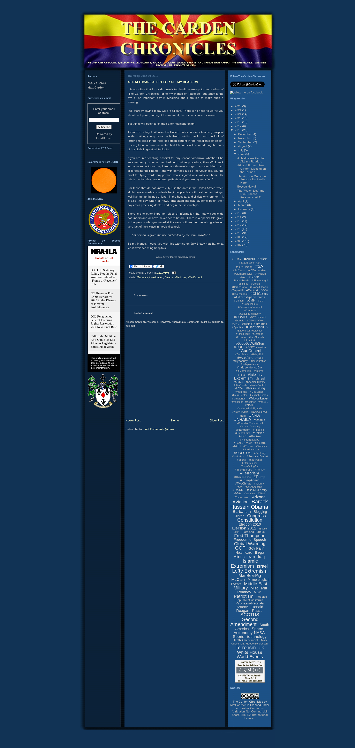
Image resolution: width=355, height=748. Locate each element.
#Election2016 (256, 327)
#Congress (250, 310)
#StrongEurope (243, 469)
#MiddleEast (239, 398)
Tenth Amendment (246, 640)
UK (261, 648)
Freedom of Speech (250, 539)
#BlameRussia (241, 280)
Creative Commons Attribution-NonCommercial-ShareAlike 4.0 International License (250, 713)
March (242, 205)
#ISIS (241, 374)
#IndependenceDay (250, 367)
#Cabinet (252, 290)
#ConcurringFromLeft (250, 307)
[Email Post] (173, 272)
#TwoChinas (243, 483)
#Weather (249, 493)
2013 (238, 221)
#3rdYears (142, 277)
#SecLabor (238, 456)
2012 (238, 225)
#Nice (243, 415)
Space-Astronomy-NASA (249, 631)
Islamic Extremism (244, 563)
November (245, 138)
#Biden (254, 277)
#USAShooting (254, 487)
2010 (238, 233)
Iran (251, 556)
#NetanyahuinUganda (249, 408)
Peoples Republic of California (251, 598)
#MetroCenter (239, 395)
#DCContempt (258, 317)
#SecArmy (260, 453)
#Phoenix (258, 429)
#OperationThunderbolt (250, 423)
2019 (238, 122)
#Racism (255, 436)
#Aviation (260, 273)
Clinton (239, 516)
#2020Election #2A (249, 262)
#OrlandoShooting (250, 426)
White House (249, 652)
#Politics (258, 433)
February (244, 209)
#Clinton (239, 300)
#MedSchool (195, 277)
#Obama (259, 419)
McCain (238, 579)
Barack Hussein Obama (249, 504)
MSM (257, 592)
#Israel (260, 378)
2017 (238, 126)
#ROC (237, 446)
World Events (250, 656)
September (245, 142)
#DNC (235, 323)
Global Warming (249, 543)
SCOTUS (249, 614)
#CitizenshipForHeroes (249, 297)
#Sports (241, 459)
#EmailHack (243, 334)
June (241, 154)
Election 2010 (250, 524)
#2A (259, 266)
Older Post (217, 420)
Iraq (261, 557)
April (241, 201)
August (243, 146)
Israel (262, 566)
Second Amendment (244, 622)
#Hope (259, 357)
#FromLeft (249, 340)
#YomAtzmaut (241, 497)
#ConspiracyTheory (250, 313)
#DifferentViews (256, 320)
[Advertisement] (154, 726)
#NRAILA (242, 419)
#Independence (250, 364)
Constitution (249, 520)
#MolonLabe (258, 398)
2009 (238, 237)
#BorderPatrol (239, 287)
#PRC (243, 436)
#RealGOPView (243, 443)
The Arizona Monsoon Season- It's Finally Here (251, 179)
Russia (257, 610)
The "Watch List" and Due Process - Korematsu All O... (250, 194)
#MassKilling (255, 388)
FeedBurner (104, 138)
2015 (238, 213)
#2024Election (244, 267)
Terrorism (245, 647)
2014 (238, 217)
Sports (238, 636)
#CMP (261, 300)
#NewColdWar (259, 411)
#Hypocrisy (240, 360)
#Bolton (255, 283)
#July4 (238, 381)
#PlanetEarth (242, 433)
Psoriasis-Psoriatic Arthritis (250, 605)
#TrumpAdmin (249, 480)
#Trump (259, 477)
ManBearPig (250, 575)
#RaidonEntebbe (249, 439)
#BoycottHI (237, 290)
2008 (238, 241)
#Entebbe (257, 334)
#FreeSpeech (256, 337)
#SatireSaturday (250, 449)
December (245, 134)
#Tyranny (259, 483)
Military (241, 587)
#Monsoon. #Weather (244, 401)
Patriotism (244, 596)
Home (175, 420)
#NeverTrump (240, 411)
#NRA (254, 415)
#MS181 (263, 401)
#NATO (250, 405)
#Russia (248, 446)
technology (257, 636)
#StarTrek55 (255, 459)
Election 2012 (244, 528)
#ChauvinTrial (240, 294)
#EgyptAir (237, 327)
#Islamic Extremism (248, 376)
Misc (254, 588)
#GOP (238, 347)
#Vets (237, 493)
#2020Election (255, 259)
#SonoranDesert (257, 456)
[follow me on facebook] (246, 92)
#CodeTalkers (250, 304)
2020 (238, 118)
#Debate (239, 320)
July (241, 150)
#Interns (168, 277)
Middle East (255, 583)
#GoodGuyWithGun (249, 343)
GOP (240, 548)
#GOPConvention (256, 347)
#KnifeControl (258, 385)
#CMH (251, 300)
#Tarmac (260, 469)
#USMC (238, 490)
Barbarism (242, 511)
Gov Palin (256, 548)
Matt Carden (96, 87)
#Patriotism (243, 429)
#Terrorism (249, 473)
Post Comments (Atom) (158, 429)
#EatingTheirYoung (254, 323)
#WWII (261, 493)
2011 (238, 229)
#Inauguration (258, 361)
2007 (238, 245)
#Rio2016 (260, 443)
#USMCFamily (257, 490)
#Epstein (241, 337)
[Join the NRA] (104, 234)
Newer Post (133, 420)
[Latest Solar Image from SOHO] (104, 192)
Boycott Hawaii (246, 186)
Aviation (241, 501)
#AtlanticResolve (243, 273)
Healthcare (243, 553)
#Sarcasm (261, 446)
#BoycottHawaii (259, 287)
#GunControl (250, 351)
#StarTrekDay (249, 463)
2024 (238, 110)
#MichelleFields (259, 395)
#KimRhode (240, 385)
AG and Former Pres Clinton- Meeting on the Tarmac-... (251, 169)
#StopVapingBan (249, 466)
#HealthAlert (156, 277)
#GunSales (241, 354)
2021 (238, 114)
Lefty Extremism (249, 571)
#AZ (243, 277)
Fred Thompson (249, 535)
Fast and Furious (253, 531)
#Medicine (180, 277)
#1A (238, 259)
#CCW (264, 290)
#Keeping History (255, 382)
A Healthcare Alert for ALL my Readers (163, 82)
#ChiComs (259, 294)
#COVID (240, 317)
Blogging (260, 512)
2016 (238, 130)
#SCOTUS (242, 453)
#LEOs (238, 388)
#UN (240, 487)
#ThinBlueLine (242, 477)
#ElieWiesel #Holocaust (249, 330)
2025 (238, 106)
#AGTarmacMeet (257, 270)
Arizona (259, 497)
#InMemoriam (243, 370)
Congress (256, 515)
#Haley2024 (257, 354)
